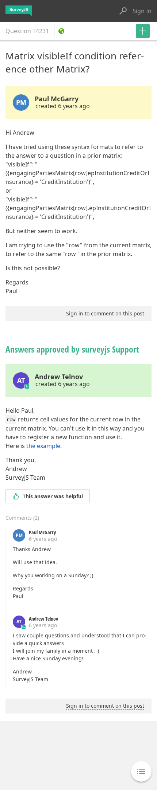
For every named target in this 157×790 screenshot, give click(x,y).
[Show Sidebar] (141, 771)
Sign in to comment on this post (105, 313)
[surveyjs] (18, 10)
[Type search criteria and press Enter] (123, 11)
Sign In (142, 11)
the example (43, 446)
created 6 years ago (62, 106)
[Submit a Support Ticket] (143, 31)
